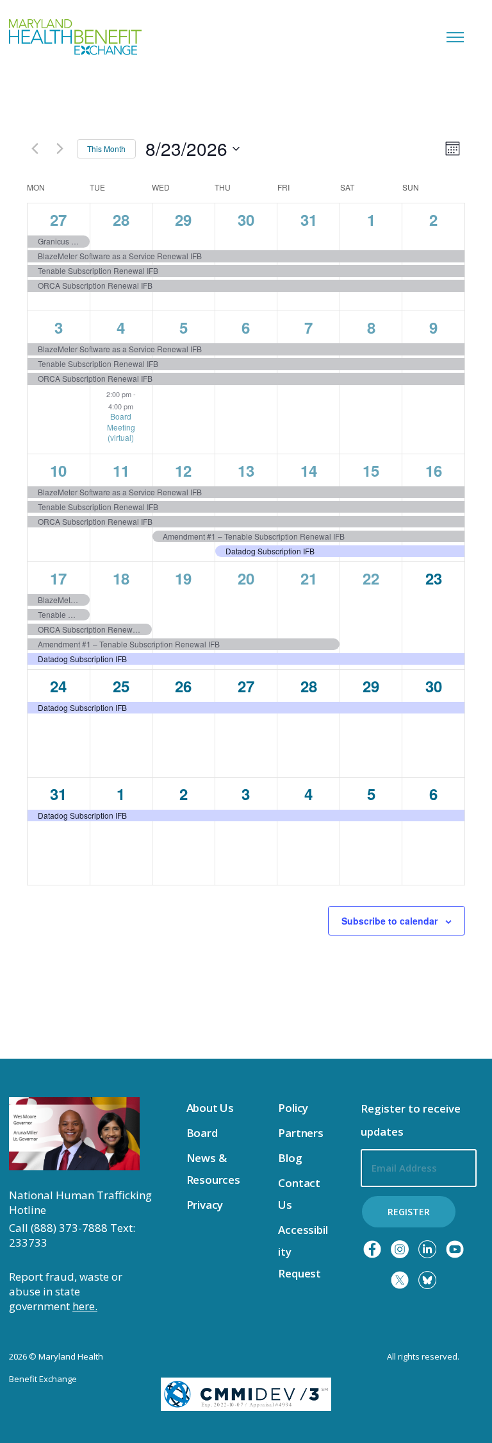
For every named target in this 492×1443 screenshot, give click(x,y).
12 (183, 470)
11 (121, 470)
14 (308, 470)
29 (183, 219)
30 (246, 219)
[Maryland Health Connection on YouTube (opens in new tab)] (455, 1249)
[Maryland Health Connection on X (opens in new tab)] (400, 1280)
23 (433, 578)
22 (371, 578)
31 (308, 219)
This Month (106, 148)
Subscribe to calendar (389, 920)
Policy (293, 1107)
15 (371, 470)
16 (433, 470)
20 (246, 578)
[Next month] (59, 149)
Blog (290, 1157)
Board (202, 1132)
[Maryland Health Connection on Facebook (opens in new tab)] (372, 1249)
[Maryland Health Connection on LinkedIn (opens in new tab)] (427, 1249)
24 (58, 686)
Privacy (205, 1204)
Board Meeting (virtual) (121, 427)
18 (121, 578)
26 (183, 686)
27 (58, 219)
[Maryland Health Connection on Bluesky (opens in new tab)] (427, 1280)
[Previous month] (34, 149)
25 (121, 686)
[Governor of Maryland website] (74, 1133)
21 (308, 578)
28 (121, 219)
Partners (301, 1132)
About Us (210, 1107)
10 (58, 470)
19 (183, 578)
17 (58, 578)
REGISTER (409, 1212)
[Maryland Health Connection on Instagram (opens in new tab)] (400, 1249)
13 (246, 470)
